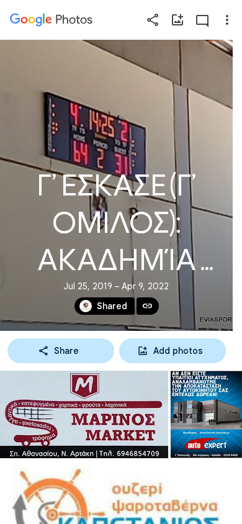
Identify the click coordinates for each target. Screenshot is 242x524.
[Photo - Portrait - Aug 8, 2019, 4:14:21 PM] (206, 414)
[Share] (152, 19)
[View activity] (202, 19)
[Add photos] (177, 19)
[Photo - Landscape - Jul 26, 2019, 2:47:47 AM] (84, 414)
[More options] (227, 19)
